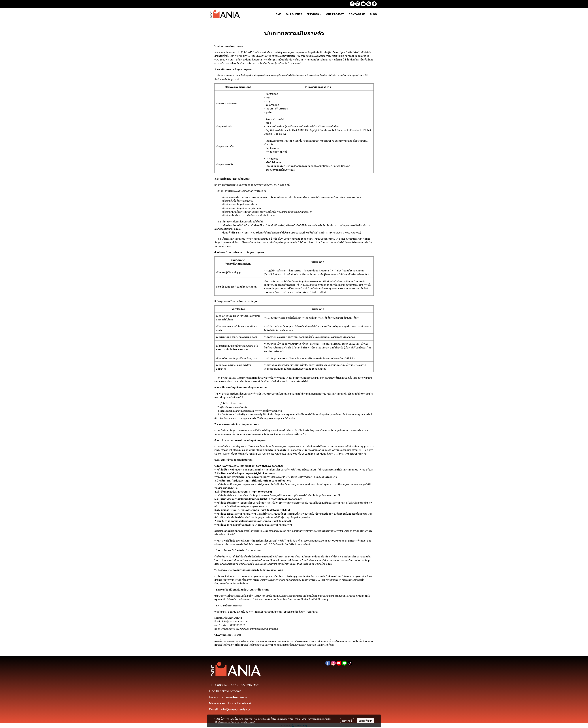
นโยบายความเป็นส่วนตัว (228, 722)
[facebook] (352, 3)
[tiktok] (374, 3)
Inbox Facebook (240, 703)
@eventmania (231, 691)
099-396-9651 (249, 685)
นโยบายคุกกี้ (249, 722)
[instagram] (357, 3)
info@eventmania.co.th (237, 709)
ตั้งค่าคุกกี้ (347, 720)
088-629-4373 (227, 685)
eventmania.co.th (238, 697)
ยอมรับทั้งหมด (365, 720)
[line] (368, 3)
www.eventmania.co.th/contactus (259, 628)
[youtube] (363, 3)
